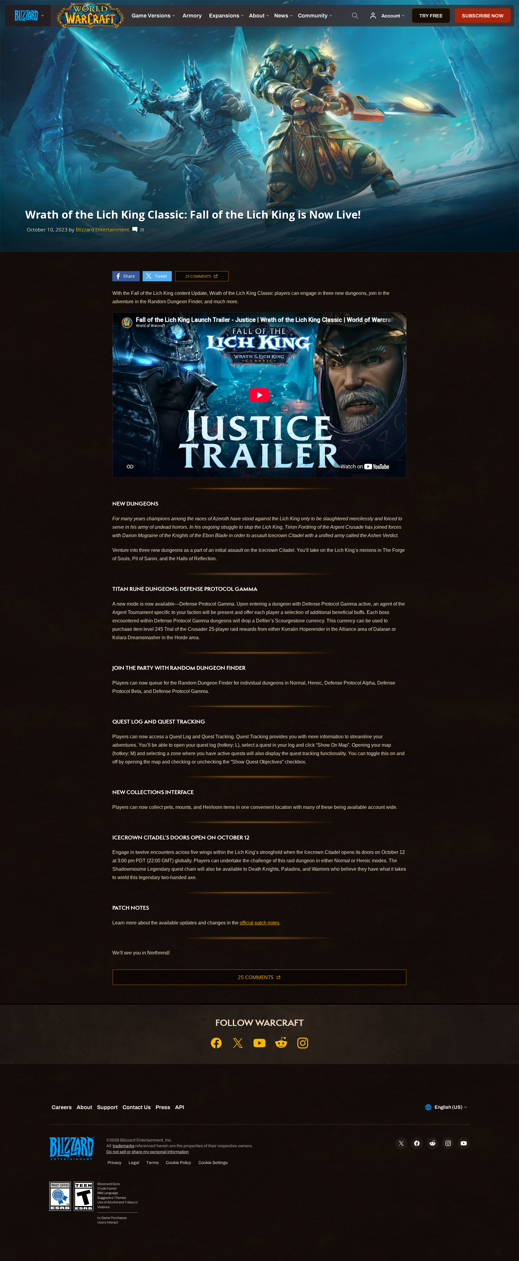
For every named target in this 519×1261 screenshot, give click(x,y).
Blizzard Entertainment (102, 229)
